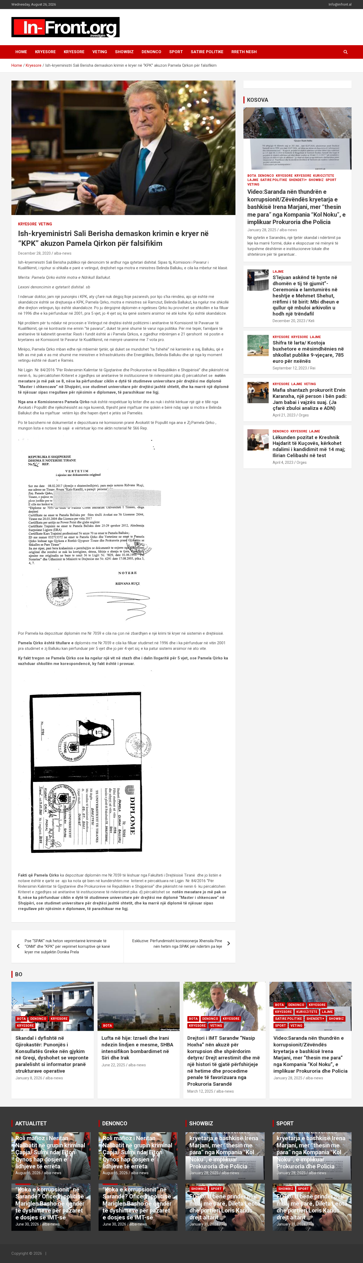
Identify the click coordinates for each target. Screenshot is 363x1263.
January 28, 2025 (261, 230)
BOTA (251, 176)
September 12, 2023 (290, 368)
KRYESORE (45, 51)
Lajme (252, 180)
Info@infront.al (340, 4)
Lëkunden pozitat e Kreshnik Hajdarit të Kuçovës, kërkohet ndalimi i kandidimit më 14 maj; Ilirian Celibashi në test (309, 446)
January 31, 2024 (203, 1224)
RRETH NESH (244, 51)
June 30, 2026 (27, 1224)
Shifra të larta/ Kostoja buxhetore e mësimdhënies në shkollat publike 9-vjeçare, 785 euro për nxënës (308, 352)
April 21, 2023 (284, 415)
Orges (304, 415)
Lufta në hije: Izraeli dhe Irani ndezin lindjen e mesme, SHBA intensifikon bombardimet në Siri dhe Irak (137, 1048)
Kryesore (74, 51)
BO (18, 974)
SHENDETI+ (298, 180)
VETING (99, 51)
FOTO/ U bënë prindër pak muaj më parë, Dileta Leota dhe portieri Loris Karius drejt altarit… (224, 1207)
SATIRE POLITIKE (207, 51)
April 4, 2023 (283, 462)
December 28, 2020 (34, 253)
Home (21, 51)
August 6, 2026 (28, 1173)
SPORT (176, 51)
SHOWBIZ (124, 51)
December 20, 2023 (289, 321)
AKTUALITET (31, 1123)
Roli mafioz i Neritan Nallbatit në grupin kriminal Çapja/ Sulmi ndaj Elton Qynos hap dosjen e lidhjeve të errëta (50, 1152)
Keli (311, 321)
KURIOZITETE (323, 176)
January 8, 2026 (28, 1078)
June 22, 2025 (113, 1065)
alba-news (62, 253)
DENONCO (151, 51)
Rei (312, 368)
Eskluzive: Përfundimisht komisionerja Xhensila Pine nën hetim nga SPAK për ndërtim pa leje (177, 943)
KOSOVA (257, 100)
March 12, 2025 (200, 1091)
